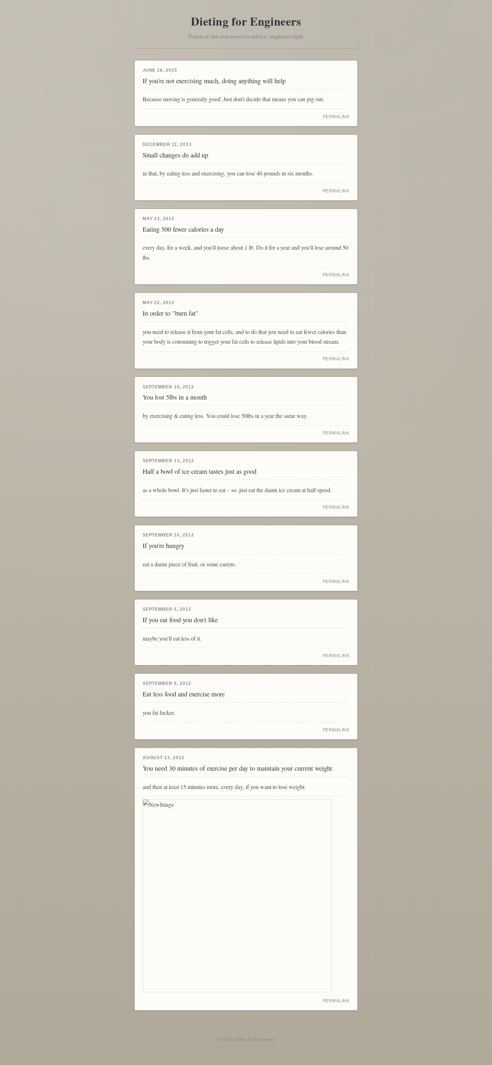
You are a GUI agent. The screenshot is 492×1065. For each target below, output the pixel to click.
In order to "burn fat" (170, 313)
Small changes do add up (175, 155)
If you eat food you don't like (180, 619)
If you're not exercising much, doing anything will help (214, 80)
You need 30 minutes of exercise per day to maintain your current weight (237, 768)
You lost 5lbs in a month (175, 397)
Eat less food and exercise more (184, 694)
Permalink (336, 116)
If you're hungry (163, 545)
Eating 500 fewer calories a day (183, 229)
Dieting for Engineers (246, 21)
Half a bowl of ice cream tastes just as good (199, 471)
